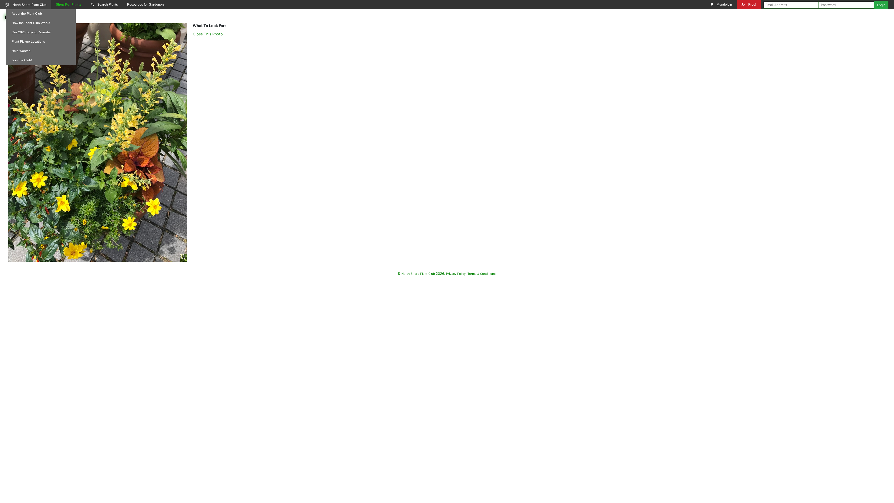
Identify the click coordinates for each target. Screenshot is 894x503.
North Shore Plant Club (29, 5)
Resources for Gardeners (146, 4)
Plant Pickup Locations (28, 41)
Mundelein (724, 4)
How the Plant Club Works (31, 23)
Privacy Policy (456, 273)
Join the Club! (22, 60)
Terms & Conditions (481, 273)
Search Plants (107, 4)
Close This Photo (208, 34)
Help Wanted (21, 51)
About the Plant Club (27, 13)
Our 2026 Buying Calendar (31, 32)
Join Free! (748, 4)
